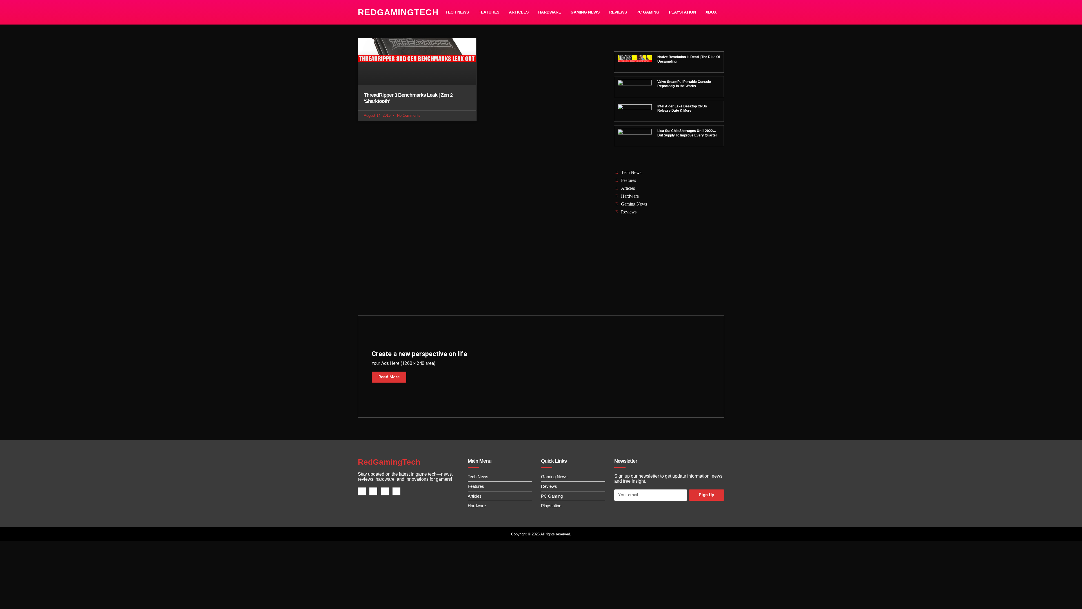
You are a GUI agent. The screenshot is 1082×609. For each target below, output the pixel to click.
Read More (389, 376)
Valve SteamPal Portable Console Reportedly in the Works (684, 84)
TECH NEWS (457, 12)
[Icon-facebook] (362, 491)
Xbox (711, 12)
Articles (519, 12)
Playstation (682, 12)
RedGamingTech (398, 12)
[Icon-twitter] (373, 491)
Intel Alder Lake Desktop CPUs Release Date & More (682, 108)
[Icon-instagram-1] (385, 491)
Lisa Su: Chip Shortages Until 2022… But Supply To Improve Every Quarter (687, 133)
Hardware (549, 12)
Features (488, 12)
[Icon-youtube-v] (396, 491)
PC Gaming (648, 12)
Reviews (618, 12)
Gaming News (585, 12)
